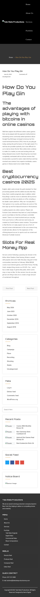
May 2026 (10, 307)
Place (9, 353)
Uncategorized (12, 369)
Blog (8, 346)
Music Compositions (12, 541)
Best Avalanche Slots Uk (25, 443)
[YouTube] (22, 462)
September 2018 (13, 323)
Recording (10, 357)
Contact (29, 39)
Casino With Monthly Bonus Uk (24, 427)
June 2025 (10, 311)
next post (30, 288)
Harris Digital (27, 592)
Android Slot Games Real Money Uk (25, 438)
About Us (29, 13)
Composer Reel (8, 563)
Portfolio (29, 31)
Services (29, 22)
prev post (9, 288)
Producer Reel (8, 559)
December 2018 (12, 319)
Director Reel (8, 555)
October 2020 (12, 315)
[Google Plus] (17, 462)
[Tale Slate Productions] (13, 22)
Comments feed (13, 395)
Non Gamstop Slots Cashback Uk (23, 433)
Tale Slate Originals (11, 533)
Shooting (10, 361)
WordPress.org (12, 399)
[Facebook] (12, 462)
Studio (9, 365)
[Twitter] (7, 462)
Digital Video (9, 535)
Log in (9, 388)
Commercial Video (11, 538)
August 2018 (11, 327)
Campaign (10, 349)
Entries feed (11, 392)
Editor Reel (7, 567)
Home (28, 4)
